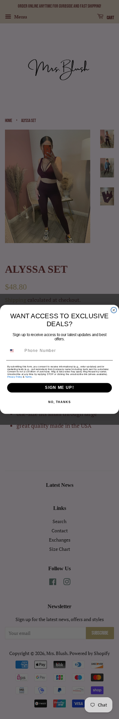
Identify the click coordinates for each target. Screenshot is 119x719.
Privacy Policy (14, 377)
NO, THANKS (59, 402)
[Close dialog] (114, 310)
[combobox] (14, 350)
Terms (28, 377)
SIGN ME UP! (59, 388)
